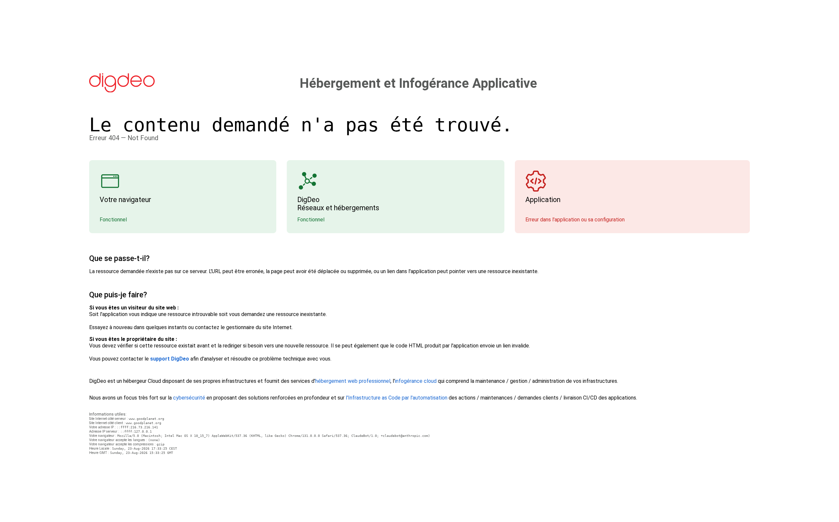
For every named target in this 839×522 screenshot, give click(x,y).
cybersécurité (189, 398)
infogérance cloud (416, 381)
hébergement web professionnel (352, 381)
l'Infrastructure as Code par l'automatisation (396, 398)
